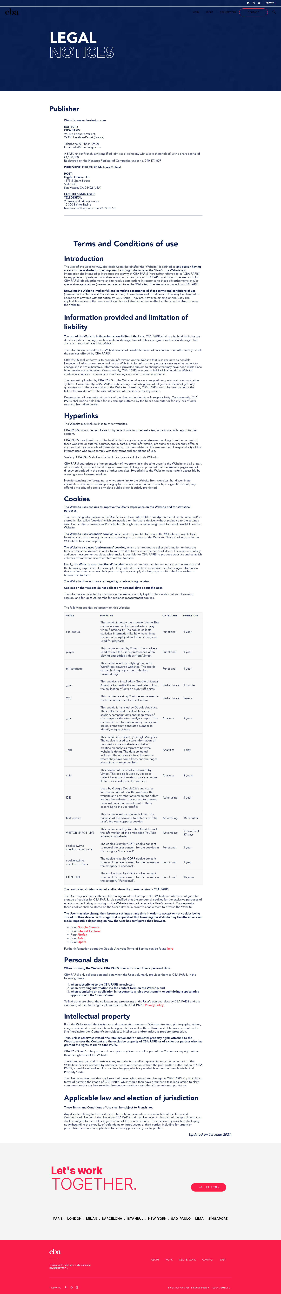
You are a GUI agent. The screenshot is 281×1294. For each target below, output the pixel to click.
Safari (81, 938)
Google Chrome (88, 927)
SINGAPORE (218, 1219)
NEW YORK (157, 1219)
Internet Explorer (89, 931)
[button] (208, 1187)
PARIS (58, 1219)
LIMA (199, 1219)
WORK (196, 12)
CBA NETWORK (228, 12)
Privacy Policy (154, 1005)
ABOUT (210, 12)
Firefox (83, 935)
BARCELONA (112, 1219)
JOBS (223, 1259)
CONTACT (253, 12)
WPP (64, 1267)
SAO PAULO (181, 1219)
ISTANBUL (135, 1219)
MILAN (91, 1219)
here (170, 949)
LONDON (74, 1219)
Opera (82, 942)
